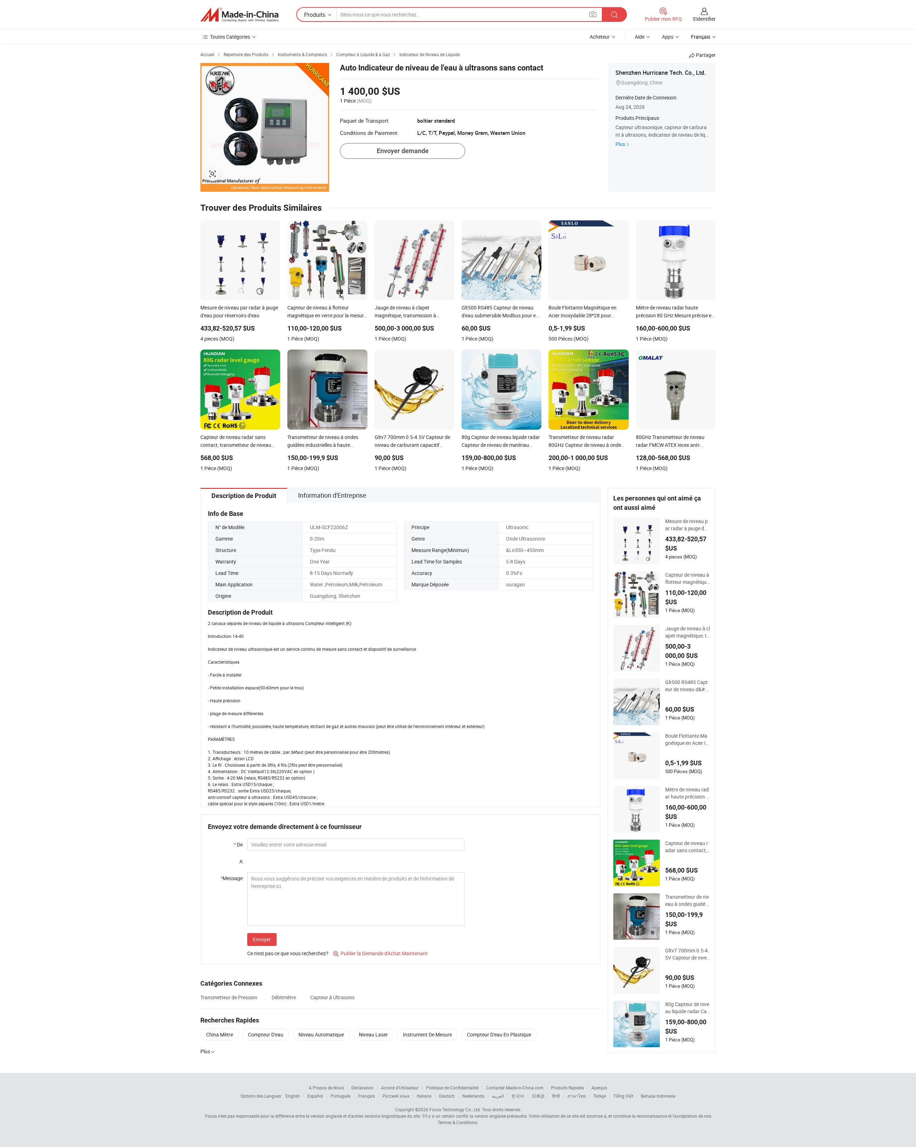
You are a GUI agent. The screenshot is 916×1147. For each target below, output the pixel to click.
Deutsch (447, 1096)
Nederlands (473, 1096)
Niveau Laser (373, 1034)
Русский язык (396, 1096)
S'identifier (704, 18)
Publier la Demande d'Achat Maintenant (380, 953)
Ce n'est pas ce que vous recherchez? (287, 953)
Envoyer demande (403, 151)
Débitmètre (284, 997)
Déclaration (362, 1087)
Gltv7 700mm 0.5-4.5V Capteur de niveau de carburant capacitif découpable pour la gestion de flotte (687, 954)
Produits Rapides (567, 1087)
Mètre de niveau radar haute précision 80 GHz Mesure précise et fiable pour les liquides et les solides (687, 793)
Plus (620, 144)
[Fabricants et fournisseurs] (239, 14)
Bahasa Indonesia (658, 1096)
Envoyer (262, 939)
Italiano (424, 1096)
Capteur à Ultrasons (332, 997)
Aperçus (599, 1087)
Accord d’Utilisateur (400, 1087)
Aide (639, 36)
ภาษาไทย (576, 1096)
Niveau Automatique (321, 1034)
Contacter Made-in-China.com (515, 1087)
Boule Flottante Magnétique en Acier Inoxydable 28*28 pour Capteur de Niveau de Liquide (687, 739)
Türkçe (599, 1096)
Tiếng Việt (623, 1096)
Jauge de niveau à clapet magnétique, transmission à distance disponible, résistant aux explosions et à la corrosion (687, 632)
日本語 (538, 1096)
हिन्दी (556, 1096)
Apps (667, 36)
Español (315, 1096)
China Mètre (219, 1034)
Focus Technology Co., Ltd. (455, 1109)
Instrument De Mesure (427, 1034)
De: (239, 844)
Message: (232, 878)
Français (366, 1096)
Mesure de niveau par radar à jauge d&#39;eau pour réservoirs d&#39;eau (687, 525)
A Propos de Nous (326, 1087)
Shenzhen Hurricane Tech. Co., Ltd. (660, 73)
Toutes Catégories (230, 36)
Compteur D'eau (265, 1034)
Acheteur (600, 36)
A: (241, 861)
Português (341, 1096)
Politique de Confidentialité (452, 1087)
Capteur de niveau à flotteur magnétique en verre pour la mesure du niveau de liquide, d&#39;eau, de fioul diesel (687, 578)
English (293, 1096)
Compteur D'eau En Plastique (499, 1034)
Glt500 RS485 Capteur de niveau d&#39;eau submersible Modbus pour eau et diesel (687, 686)
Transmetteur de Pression (228, 997)
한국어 (517, 1096)
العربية (498, 1096)
